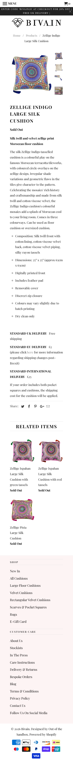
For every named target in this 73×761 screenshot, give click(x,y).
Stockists (16, 648)
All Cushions (19, 578)
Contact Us (17, 705)
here (30, 352)
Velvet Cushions (21, 593)
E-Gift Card (18, 621)
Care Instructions (22, 662)
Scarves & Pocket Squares (28, 607)
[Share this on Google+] (41, 406)
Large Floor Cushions (25, 585)
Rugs (13, 614)
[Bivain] (36, 22)
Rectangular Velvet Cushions (30, 600)
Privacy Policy (20, 698)
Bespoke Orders (21, 677)
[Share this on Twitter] (22, 406)
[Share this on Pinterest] (35, 406)
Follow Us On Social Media (28, 713)
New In (15, 571)
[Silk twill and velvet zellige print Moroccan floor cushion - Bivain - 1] (31, 73)
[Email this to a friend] (47, 406)
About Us (16, 641)
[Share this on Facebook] (28, 406)
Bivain (25, 729)
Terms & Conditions (24, 691)
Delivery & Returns (23, 669)
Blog (13, 684)
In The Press (19, 655)
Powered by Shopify (43, 734)
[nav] (10, 3)
